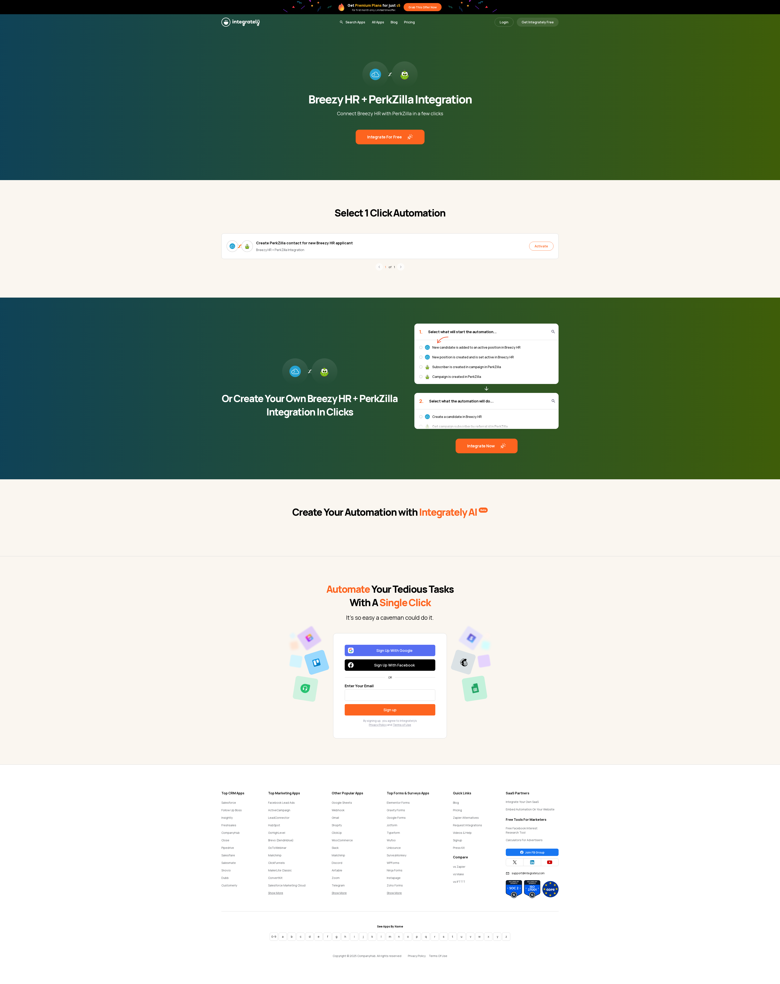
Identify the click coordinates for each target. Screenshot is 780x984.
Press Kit (459, 848)
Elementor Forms (398, 803)
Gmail (335, 818)
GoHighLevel (276, 833)
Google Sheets (342, 803)
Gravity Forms (396, 810)
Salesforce (228, 803)
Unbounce (394, 848)
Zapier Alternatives (466, 818)
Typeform (393, 833)
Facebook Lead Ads (281, 803)
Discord (337, 863)
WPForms (393, 863)
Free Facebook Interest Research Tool (521, 830)
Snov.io (226, 870)
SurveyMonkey (396, 855)
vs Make (458, 874)
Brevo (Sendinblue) (281, 840)
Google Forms (396, 818)
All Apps (378, 22)
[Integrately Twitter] (514, 862)
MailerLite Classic (280, 870)
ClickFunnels (276, 863)
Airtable (337, 870)
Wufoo (391, 840)
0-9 (273, 936)
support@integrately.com (528, 873)
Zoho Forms (395, 885)
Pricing (409, 22)
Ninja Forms (394, 870)
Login (504, 22)
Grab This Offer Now (422, 7)
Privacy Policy (378, 725)
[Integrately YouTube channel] (549, 862)
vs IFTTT (459, 882)
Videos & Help (462, 833)
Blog (394, 22)
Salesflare (228, 855)
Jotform (392, 825)
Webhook (338, 810)
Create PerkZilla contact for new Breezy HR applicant (304, 242)
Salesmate (228, 863)
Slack (335, 848)
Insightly (227, 818)
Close (225, 840)
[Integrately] (240, 22)
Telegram (338, 885)
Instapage (394, 878)
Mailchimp (275, 855)
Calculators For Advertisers (524, 840)
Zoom (336, 878)
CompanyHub (230, 833)
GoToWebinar (277, 848)
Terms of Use (402, 725)
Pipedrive (227, 848)
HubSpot (274, 825)
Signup (457, 840)
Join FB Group (534, 852)
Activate (541, 246)
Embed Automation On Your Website (530, 809)
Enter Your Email (359, 685)
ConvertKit (275, 878)
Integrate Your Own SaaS (522, 802)
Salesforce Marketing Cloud (287, 885)
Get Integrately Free (538, 22)
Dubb (225, 878)
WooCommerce (342, 840)
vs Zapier (459, 867)
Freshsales (228, 825)
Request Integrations (467, 825)
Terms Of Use (438, 956)
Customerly (229, 885)
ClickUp (337, 833)
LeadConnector (278, 818)
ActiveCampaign (279, 810)
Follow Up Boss (231, 810)
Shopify (337, 825)
